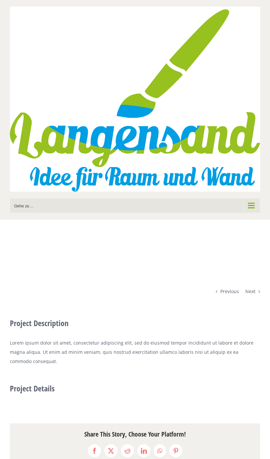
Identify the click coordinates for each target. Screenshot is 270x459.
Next (250, 291)
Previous (229, 291)
